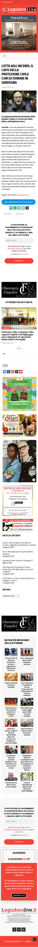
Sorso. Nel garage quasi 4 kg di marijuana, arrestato (18, 553)
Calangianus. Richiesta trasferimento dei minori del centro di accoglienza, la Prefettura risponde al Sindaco (27, 763)
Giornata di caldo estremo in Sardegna (17, 560)
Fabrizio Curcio (7, 214)
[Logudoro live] (19, 10)
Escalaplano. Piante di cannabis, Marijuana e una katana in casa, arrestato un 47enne (11, 762)
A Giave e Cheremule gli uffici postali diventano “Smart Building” (27, 787)
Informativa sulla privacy (15, 248)
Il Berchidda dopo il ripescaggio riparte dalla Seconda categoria (27, 712)
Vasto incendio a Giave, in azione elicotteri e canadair (27, 732)
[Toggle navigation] (4, 56)
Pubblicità (28, 941)
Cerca (4, 353)
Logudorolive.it (24, 195)
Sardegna (6, 328)
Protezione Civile (20, 214)
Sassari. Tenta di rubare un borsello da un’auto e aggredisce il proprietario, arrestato (19, 544)
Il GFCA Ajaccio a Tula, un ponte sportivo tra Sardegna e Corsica (18, 579)
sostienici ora (19, 895)
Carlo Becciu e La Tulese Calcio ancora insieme (11, 785)
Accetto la (19, 254)
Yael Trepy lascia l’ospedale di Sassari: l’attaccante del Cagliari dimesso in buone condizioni (18, 569)
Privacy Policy (23, 254)
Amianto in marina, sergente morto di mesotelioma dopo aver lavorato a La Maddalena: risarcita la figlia (11, 736)
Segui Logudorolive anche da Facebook (18, 202)
